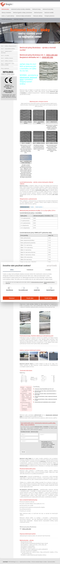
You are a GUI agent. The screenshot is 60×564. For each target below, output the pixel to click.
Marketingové (50, 290)
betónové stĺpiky (54, 93)
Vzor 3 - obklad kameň (51, 122)
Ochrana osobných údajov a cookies (49, 283)
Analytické (37, 290)
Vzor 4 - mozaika (26, 143)
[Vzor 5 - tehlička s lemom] (39, 136)
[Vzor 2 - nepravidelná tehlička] (39, 115)
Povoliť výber (30, 298)
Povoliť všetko (48, 298)
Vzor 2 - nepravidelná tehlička (39, 122)
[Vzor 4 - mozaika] (26, 136)
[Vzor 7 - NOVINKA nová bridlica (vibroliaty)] (26, 157)
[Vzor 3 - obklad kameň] (52, 115)
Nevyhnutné (9, 290)
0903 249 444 (51, 55)
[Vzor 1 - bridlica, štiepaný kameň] (26, 115)
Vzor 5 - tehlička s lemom (39, 143)
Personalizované (23, 290)
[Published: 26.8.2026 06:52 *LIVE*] (9, 561)
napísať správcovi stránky (25, 561)
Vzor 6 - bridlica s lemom (52, 143)
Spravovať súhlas (51, 561)
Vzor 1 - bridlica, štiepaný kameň (26, 122)
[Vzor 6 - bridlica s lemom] (52, 136)
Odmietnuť (11, 298)
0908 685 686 (47, 57)
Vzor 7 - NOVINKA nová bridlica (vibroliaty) (26, 162)
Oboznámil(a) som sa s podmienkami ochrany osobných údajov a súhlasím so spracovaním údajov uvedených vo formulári (48, 444)
